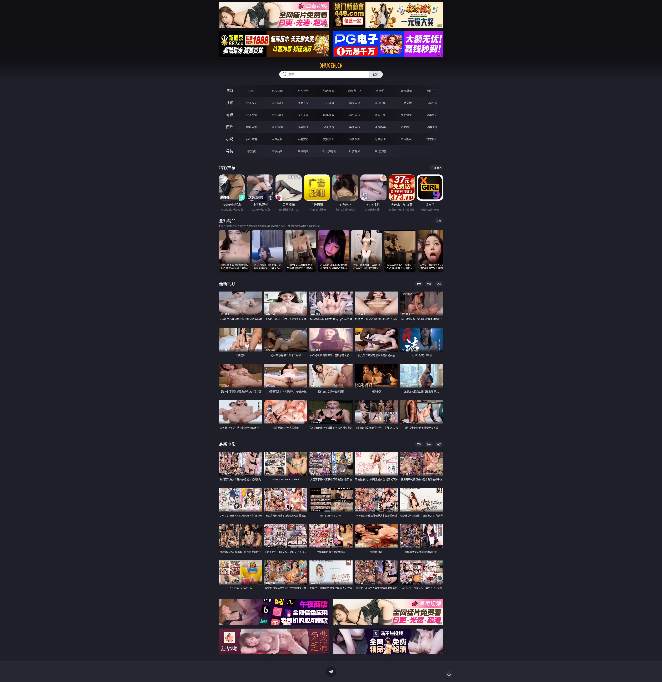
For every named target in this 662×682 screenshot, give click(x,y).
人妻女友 (303, 139)
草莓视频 (303, 151)
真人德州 (277, 91)
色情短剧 (380, 151)
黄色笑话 (406, 139)
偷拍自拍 (277, 115)
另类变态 (431, 115)
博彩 (229, 90)
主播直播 (406, 103)
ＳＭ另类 (431, 103)
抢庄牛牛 (431, 91)
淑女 (429, 444)
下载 (439, 220)
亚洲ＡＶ (251, 103)
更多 (439, 283)
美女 (419, 283)
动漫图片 (328, 127)
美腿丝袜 (354, 127)
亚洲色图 (277, 127)
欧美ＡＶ (303, 103)
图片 (229, 127)
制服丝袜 (354, 115)
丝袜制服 (380, 103)
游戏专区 (328, 91)
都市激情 (251, 139)
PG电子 (251, 91)
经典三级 (380, 115)
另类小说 (380, 139)
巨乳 (429, 283)
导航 (229, 151)
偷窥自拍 (251, 127)
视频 (229, 103)
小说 (229, 139)
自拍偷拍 (277, 103)
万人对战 (303, 91)
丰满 (419, 444)
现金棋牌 (406, 91)
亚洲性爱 (251, 115)
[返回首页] (449, 674)
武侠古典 (328, 139)
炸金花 (380, 91)
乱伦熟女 (406, 115)
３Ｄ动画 (328, 103)
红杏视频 (354, 151)
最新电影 (227, 444)
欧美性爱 (328, 115)
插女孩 (251, 151)
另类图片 (431, 127)
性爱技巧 (431, 139)
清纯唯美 (380, 127)
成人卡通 (303, 115)
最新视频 (227, 284)
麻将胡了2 (354, 91)
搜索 (376, 74)
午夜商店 (277, 151)
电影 (229, 115)
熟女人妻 (354, 103)
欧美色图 (303, 127)
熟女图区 (406, 127)
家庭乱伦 (277, 139)
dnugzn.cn (331, 65)
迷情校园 (354, 139)
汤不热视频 (329, 151)
